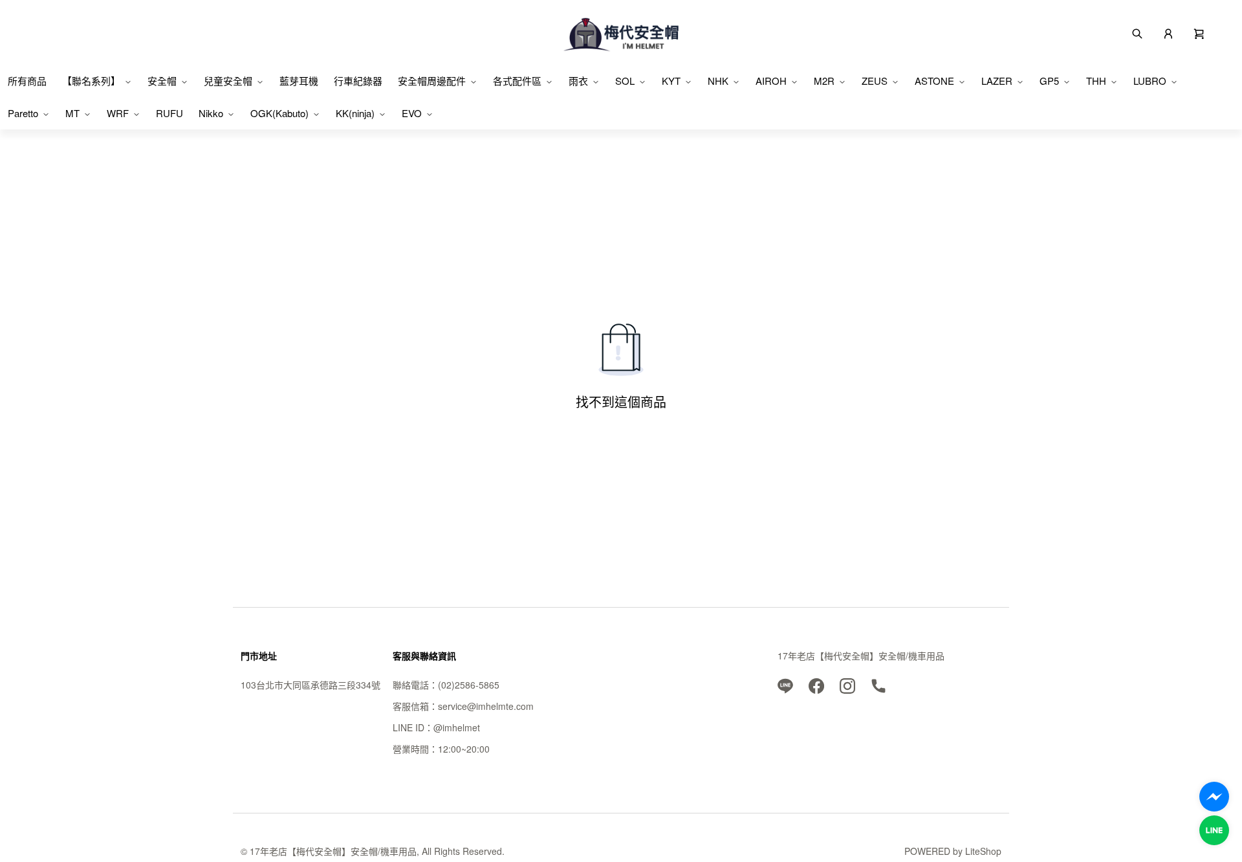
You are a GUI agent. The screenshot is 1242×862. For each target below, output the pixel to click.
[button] (1199, 32)
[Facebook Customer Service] (1214, 797)
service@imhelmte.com (486, 706)
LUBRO (1149, 80)
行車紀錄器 (358, 80)
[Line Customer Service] (1214, 830)
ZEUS (875, 80)
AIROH (771, 80)
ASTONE (934, 80)
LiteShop (983, 851)
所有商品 (27, 80)
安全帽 (162, 80)
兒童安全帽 (228, 80)
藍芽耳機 (298, 80)
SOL (625, 80)
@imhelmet (456, 727)
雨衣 (578, 80)
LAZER (996, 80)
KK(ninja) (355, 113)
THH (1096, 80)
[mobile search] (1137, 32)
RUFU (169, 113)
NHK (718, 80)
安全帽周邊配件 (432, 80)
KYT (671, 80)
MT (72, 113)
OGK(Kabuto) (279, 113)
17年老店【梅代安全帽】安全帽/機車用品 (861, 655)
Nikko (211, 113)
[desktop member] (1168, 32)
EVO (412, 113)
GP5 (1049, 80)
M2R (824, 80)
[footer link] (785, 684)
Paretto (23, 113)
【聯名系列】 (91, 80)
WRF (118, 113)
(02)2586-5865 (468, 684)
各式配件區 (517, 80)
